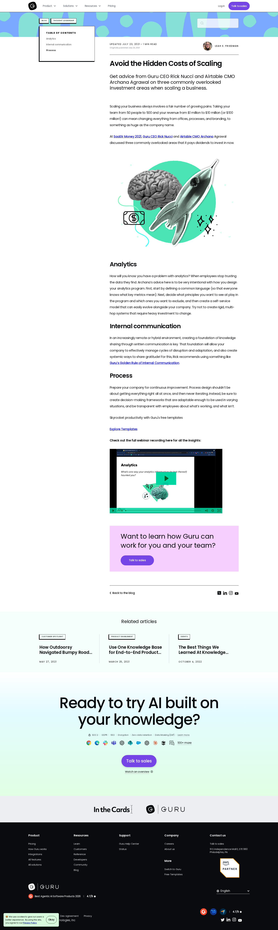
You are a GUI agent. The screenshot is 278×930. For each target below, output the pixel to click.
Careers (169, 843)
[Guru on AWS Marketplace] (229, 868)
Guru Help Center (129, 843)
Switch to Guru (172, 869)
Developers (80, 859)
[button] (49, 6)
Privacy (88, 916)
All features (34, 859)
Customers (80, 849)
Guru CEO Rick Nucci (158, 136)
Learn (77, 843)
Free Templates (173, 874)
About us (169, 849)
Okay (51, 919)
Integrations (35, 854)
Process (51, 50)
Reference (80, 854)
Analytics (51, 38)
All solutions (35, 864)
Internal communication (58, 44)
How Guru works (37, 849)
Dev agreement (69, 916)
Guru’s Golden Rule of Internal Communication (144, 363)
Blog (76, 870)
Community (80, 864)
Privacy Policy (30, 922)
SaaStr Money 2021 (127, 136)
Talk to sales (239, 6)
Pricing (111, 6)
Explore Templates (123, 429)
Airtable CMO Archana (196, 136)
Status (122, 849)
